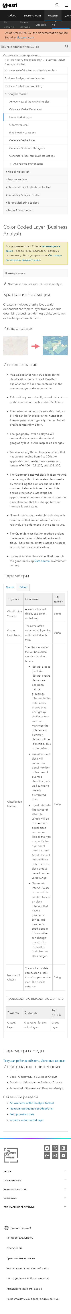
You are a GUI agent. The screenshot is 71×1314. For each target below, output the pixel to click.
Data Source (42, 561)
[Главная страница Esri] (10, 5)
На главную (9, 25)
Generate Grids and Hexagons (27, 148)
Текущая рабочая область (21, 1060)
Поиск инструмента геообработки (31, 1108)
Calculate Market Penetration (25, 109)
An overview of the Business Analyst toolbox (31, 70)
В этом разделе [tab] (15, 273)
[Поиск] (57, 5)
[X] (55, 1148)
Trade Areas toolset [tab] (20, 210)
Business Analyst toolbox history (24, 86)
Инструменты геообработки (24, 59)
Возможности (32, 15)
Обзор (12, 15)
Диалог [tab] (10, 587)
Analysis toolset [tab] (17, 94)
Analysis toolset (16, 64)
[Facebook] (47, 1148)
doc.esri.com (25, 37)
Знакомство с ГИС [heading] (15, 1189)
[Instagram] (55, 1155)
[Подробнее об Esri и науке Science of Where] (11, 1156)
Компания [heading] (10, 1198)
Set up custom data (22, 1114)
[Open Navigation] (66, 5)
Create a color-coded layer (27, 1120)
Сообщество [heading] (12, 1180)
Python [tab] (23, 587)
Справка (41, 24)
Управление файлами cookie (24, 1288)
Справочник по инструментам (61, 25)
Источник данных (53, 1060)
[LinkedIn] (63, 1148)
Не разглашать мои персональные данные (33, 1298)
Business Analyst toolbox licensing (25, 78)
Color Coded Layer (20, 117)
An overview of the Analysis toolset (29, 101)
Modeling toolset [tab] (18, 171)
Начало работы (25, 25)
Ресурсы (53, 15)
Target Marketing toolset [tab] (23, 202)
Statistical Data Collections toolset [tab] (29, 187)
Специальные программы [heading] (19, 1207)
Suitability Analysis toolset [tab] (24, 195)
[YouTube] (63, 1155)
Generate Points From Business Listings (32, 155)
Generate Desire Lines (22, 140)
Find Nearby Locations (22, 132)
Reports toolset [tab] (17, 179)
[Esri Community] (47, 1155)
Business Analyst (55, 59)
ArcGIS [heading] (7, 1171)
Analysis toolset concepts (28, 163)
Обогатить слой (19, 124)
